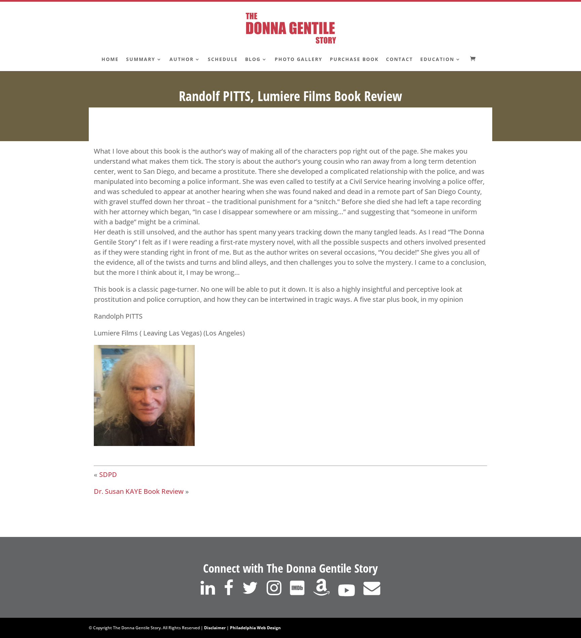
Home (110, 59)
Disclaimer (215, 628)
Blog (253, 59)
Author (181, 59)
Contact (399, 59)
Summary (140, 59)
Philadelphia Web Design (255, 628)
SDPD (108, 474)
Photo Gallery (298, 59)
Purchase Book (354, 59)
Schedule (223, 59)
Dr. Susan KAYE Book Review (139, 491)
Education (437, 59)
